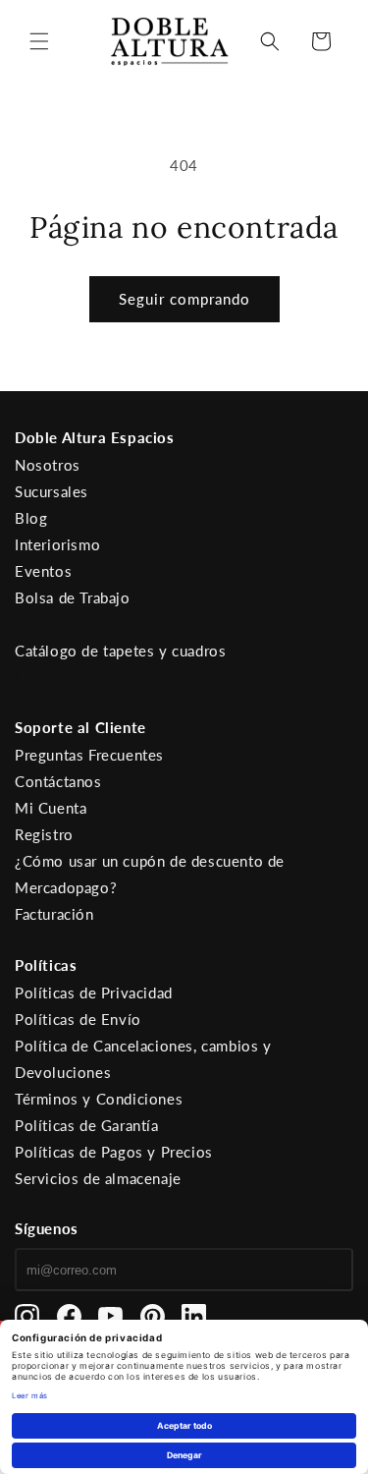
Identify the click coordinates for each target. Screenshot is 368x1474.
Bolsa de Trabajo (73, 597)
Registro (44, 834)
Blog (31, 518)
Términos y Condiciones (99, 1098)
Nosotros (47, 465)
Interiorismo (57, 544)
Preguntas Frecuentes (89, 755)
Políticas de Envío (78, 1019)
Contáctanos (58, 781)
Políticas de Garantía (87, 1125)
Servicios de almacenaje (98, 1178)
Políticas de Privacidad (94, 992)
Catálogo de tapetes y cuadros (120, 650)
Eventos (43, 571)
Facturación (54, 914)
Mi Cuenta (50, 808)
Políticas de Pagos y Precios (114, 1152)
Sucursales (51, 491)
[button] (39, 41)
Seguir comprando (184, 299)
